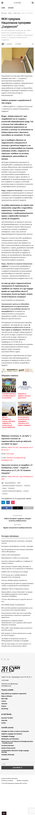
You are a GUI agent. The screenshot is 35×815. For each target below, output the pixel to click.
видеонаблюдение (10, 483)
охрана (4, 488)
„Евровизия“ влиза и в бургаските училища (15, 589)
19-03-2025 (18, 44)
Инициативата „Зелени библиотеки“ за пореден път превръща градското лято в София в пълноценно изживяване (16, 594)
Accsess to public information (9, 778)
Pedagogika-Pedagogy (7, 736)
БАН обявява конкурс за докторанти (13, 605)
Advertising (4, 709)
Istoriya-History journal (8, 748)
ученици (26, 491)
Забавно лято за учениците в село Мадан (14, 572)
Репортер (11, 488)
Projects (3, 706)
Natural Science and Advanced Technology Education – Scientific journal (17, 742)
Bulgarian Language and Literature (11, 734)
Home (3, 8)
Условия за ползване (7, 780)
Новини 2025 (16, 13)
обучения (27, 485)
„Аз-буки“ (9, 44)
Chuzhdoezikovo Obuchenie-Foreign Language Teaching (15, 751)
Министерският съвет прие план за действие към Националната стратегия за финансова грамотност (16, 615)
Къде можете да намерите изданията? (13, 693)
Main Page (3, 13)
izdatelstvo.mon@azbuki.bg (16, 458)
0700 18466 (10, 454)
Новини (10, 13)
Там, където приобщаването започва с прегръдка (17, 546)
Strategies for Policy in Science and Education (15, 731)
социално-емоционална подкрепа (11, 491)
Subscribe (4, 703)
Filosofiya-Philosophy (7, 755)
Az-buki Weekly (17, 2)
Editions (11, 8)
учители (4, 493)
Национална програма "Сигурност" (12, 485)
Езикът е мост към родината (10, 555)
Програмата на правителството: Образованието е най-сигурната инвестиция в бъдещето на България (16, 623)
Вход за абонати (6, 696)
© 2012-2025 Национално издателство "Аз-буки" (14, 783)
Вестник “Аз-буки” (7, 718)
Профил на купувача (22, 780)
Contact (3, 701)
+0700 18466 (4, 680)
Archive (3, 723)
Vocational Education (7, 745)
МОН (19, 483)
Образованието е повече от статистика (14, 558)
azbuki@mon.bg (6, 460)
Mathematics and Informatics (10, 739)
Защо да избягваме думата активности (14, 580)
